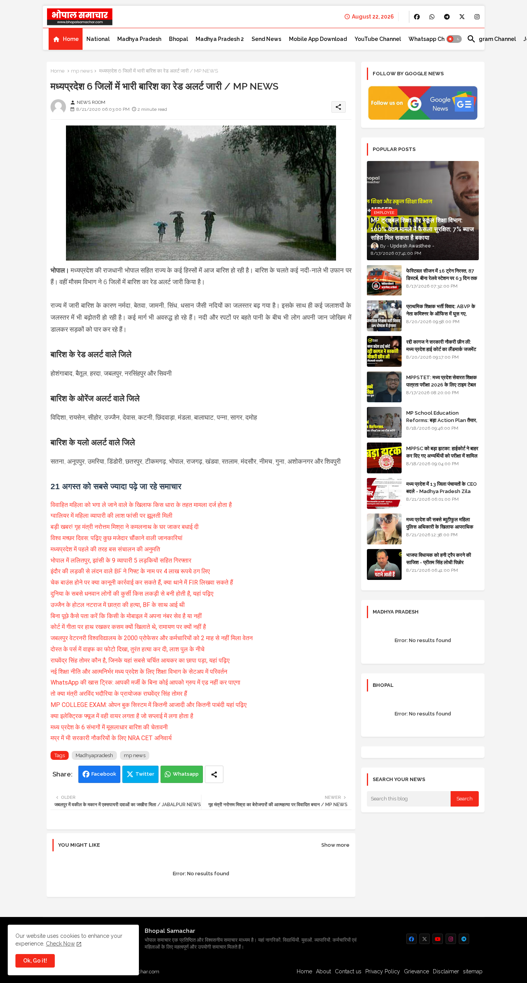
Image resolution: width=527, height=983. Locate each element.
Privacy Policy (382, 971)
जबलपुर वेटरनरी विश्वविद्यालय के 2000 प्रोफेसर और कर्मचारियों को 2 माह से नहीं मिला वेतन (152, 638)
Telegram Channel (491, 39)
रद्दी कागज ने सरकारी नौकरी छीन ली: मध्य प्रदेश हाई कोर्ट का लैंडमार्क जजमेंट (441, 345)
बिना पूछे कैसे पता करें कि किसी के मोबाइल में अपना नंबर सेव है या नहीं (126, 616)
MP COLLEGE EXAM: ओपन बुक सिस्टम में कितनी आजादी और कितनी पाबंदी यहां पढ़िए (149, 704)
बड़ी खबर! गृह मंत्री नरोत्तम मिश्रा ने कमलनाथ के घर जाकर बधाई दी (125, 526)
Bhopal (178, 39)
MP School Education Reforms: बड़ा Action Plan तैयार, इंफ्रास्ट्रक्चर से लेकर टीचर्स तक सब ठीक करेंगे (441, 423)
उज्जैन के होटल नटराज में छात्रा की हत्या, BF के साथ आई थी (118, 604)
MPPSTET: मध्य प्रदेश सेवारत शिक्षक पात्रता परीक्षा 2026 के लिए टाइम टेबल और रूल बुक (441, 384)
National (98, 39)
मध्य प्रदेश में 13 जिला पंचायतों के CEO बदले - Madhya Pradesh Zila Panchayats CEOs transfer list (441, 494)
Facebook (103, 774)
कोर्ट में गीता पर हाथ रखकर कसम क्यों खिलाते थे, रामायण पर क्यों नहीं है (128, 626)
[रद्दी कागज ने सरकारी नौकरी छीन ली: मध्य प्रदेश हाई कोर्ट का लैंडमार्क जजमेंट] (384, 351)
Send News (266, 39)
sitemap (473, 971)
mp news (82, 71)
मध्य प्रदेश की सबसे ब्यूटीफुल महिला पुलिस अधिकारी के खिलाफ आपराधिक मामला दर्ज (439, 526)
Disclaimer (446, 971)
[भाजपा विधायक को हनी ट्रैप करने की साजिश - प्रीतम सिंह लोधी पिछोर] (384, 564)
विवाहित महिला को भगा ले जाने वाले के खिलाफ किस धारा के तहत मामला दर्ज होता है (142, 504)
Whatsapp (186, 774)
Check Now (60, 944)
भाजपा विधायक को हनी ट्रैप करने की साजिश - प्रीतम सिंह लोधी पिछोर (438, 558)
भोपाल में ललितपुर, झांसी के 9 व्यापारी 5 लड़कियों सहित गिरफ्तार (121, 560)
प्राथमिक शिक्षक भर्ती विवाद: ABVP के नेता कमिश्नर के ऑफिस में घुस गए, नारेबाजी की (440, 313)
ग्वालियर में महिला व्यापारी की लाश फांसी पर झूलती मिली (111, 515)
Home (71, 39)
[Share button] (214, 774)
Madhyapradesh (94, 755)
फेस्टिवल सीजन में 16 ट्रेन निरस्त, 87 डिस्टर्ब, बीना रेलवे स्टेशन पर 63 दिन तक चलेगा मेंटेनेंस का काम (441, 278)
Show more (335, 845)
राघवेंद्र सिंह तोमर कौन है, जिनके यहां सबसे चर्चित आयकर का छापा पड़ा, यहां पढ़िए (140, 660)
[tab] (66, 39)
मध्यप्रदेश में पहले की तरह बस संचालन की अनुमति (105, 549)
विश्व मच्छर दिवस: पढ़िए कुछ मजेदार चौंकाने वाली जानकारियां (116, 538)
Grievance (416, 971)
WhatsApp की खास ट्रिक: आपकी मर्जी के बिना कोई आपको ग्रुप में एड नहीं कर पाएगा (145, 682)
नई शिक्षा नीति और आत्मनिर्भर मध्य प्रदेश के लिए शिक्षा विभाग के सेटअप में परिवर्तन (139, 671)
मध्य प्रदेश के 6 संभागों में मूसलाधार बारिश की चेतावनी (109, 727)
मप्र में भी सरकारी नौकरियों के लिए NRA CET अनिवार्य (111, 738)
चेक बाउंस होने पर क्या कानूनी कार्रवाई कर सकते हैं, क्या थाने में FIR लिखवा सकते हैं (143, 582)
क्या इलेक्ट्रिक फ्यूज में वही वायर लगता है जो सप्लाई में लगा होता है (122, 716)
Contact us (348, 971)
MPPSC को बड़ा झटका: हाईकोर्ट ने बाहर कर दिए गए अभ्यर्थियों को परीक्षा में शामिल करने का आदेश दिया (442, 455)
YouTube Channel (378, 39)
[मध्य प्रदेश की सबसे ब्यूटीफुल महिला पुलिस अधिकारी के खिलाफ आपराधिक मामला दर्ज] (384, 529)
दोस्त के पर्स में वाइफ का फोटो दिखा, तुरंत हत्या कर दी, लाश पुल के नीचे (127, 649)
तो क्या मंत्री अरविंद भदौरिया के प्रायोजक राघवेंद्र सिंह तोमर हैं (119, 693)
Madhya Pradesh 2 (220, 39)
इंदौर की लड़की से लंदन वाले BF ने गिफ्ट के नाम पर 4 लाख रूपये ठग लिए (130, 571)
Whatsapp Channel (434, 39)
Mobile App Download (318, 39)
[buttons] (417, 17)
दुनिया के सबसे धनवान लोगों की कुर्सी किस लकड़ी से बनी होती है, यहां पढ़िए (132, 593)
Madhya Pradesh (139, 39)
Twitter (144, 774)
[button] (454, 39)
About (323, 971)
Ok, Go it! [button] (35, 961)
